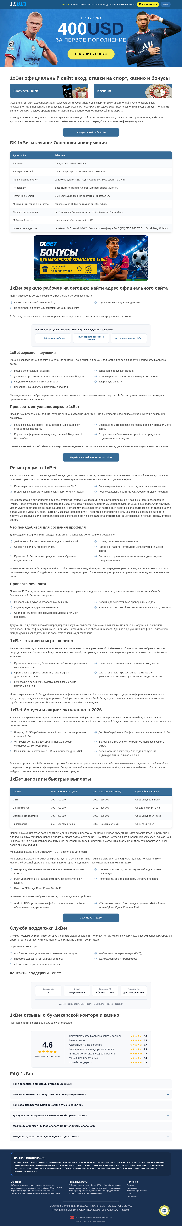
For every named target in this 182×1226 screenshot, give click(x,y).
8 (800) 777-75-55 (105, 992)
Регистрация (149, 4)
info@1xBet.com (77, 992)
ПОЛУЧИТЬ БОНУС (91, 54)
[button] (175, 1211)
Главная (64, 4)
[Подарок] (164, 1210)
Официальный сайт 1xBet (91, 132)
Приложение (87, 4)
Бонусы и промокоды (137, 1190)
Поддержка (132, 1196)
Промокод (102, 4)
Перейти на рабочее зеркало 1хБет (91, 457)
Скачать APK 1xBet (91, 917)
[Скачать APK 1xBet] (49, 91)
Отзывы (113, 4)
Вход (165, 4)
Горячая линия (127, 4)
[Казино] (133, 91)
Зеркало (74, 4)
